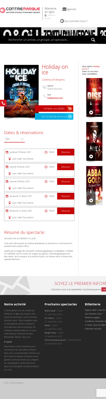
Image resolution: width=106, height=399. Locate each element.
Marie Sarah (50, 310)
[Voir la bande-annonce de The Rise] (91, 112)
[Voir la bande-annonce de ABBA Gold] (91, 200)
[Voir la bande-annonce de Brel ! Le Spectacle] (91, 156)
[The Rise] (90, 103)
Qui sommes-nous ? (76, 21)
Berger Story (50, 332)
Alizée (47, 325)
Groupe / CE (41, 33)
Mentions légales (92, 317)
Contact (72, 33)
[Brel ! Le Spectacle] (90, 147)
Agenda (71, 9)
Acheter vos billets (54, 108)
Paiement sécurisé (93, 328)
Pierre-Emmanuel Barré (55, 340)
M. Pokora (49, 318)
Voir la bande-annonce (54, 116)
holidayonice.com (55, 97)
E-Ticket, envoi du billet (95, 325)
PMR (57, 33)
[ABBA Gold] (90, 191)
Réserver (65, 152)
